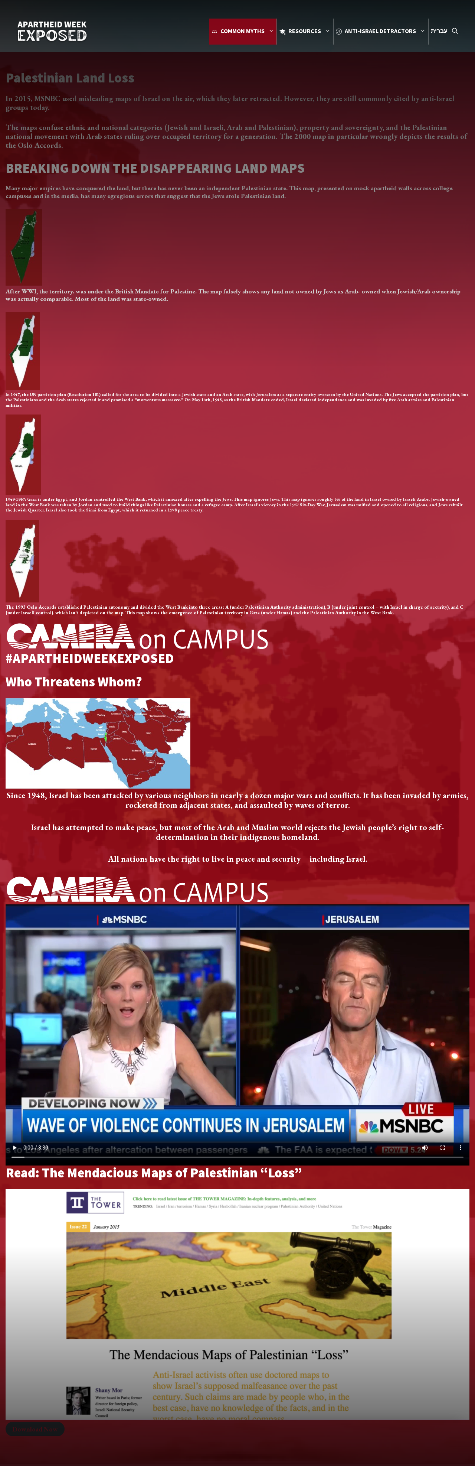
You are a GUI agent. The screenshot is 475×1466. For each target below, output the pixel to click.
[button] (455, 32)
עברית (439, 31)
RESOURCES (304, 31)
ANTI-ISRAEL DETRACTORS (380, 31)
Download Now (35, 1429)
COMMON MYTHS (242, 31)
